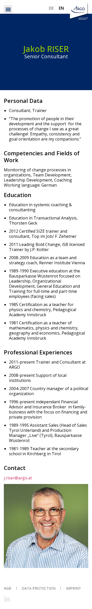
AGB (7, 588)
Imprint (73, 588)
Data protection (38, 588)
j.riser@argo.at (18, 478)
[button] (8, 9)
